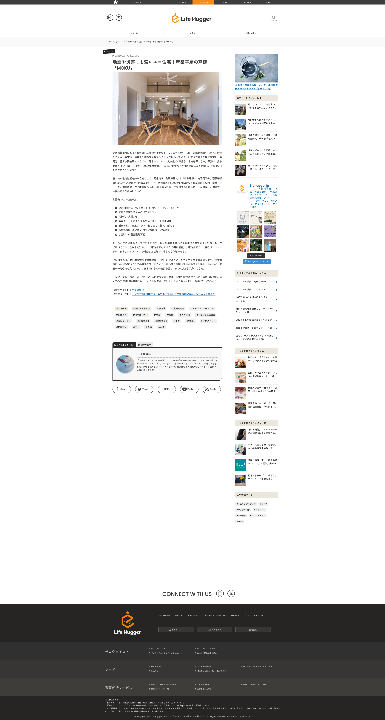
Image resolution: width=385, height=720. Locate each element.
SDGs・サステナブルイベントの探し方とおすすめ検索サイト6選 (254, 337)
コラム (192, 33)
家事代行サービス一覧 (160, 689)
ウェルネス (247, 2)
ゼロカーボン (141, 314)
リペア (264, 504)
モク (137, 327)
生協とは (154, 671)
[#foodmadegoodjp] (270, 245)
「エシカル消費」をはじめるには (253, 281)
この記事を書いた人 (125, 344)
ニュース (134, 33)
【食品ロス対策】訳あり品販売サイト (212, 671)
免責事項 (235, 615)
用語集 (254, 629)
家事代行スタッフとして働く (255, 684)
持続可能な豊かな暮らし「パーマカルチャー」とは (255, 310)
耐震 (162, 327)
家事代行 (269, 2)
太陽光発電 (179, 308)
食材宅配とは (156, 666)
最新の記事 (146, 344)
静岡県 (162, 308)
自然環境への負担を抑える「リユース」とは (254, 299)
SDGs (240, 521)
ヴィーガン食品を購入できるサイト (257, 666)
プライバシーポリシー (253, 615)
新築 (171, 314)
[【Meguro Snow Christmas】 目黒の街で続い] (243, 231)
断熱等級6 (162, 321)
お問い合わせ (251, 33)
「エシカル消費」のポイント (250, 289)
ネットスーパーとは (205, 666)
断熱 (150, 327)
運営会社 (179, 615)
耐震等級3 (144, 321)
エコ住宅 (185, 314)
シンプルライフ (258, 516)
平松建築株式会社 (206, 314)
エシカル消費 (244, 509)
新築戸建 (122, 327)
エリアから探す (203, 684)
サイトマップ (177, 629)
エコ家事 (242, 516)
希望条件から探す (204, 689)
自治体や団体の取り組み (207, 653)
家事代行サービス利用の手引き (163, 684)
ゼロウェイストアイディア (208, 648)
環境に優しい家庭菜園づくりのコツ (254, 320)
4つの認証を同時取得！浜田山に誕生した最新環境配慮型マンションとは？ (172, 294)
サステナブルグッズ (247, 504)
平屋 (178, 321)
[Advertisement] (139, 420)
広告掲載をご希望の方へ (215, 615)
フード (159, 2)
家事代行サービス (118, 687)
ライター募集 (164, 615)
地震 (158, 314)
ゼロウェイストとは (159, 648)
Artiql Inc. (246, 716)
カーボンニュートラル (203, 308)
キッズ (225, 2)
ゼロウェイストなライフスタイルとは (166, 653)
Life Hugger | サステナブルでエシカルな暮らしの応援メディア (179, 716)
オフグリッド (209, 321)
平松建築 (136, 290)
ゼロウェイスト (137, 2)
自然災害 (122, 314)
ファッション (181, 2)
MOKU (191, 321)
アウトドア (260, 509)
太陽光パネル (124, 321)
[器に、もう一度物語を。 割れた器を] (256, 217)
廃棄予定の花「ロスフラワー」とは (254, 328)
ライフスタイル (203, 2)
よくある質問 (215, 629)
